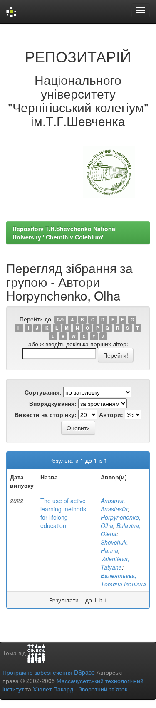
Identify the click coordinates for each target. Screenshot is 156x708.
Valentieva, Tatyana (115, 563)
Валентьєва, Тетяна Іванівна (123, 579)
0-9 (60, 319)
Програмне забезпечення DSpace (48, 672)
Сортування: (43, 392)
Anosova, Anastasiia (114, 504)
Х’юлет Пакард (53, 689)
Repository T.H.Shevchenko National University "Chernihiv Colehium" (64, 232)
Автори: (111, 414)
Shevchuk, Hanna (114, 546)
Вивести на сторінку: (46, 414)
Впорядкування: (53, 403)
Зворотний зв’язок (103, 689)
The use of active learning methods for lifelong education (63, 513)
